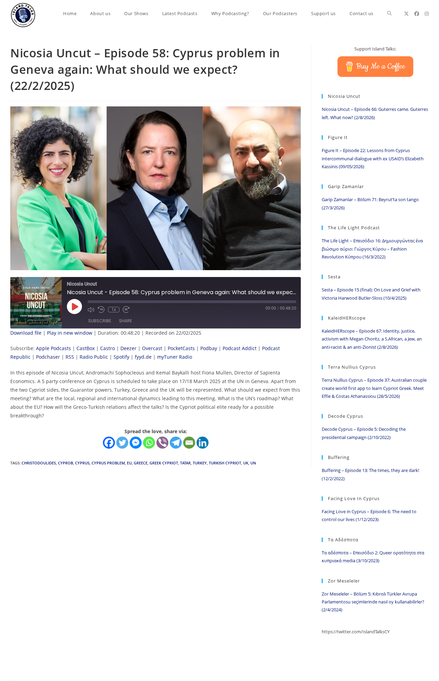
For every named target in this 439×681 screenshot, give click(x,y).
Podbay (208, 348)
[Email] (189, 443)
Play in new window (69, 333)
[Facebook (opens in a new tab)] (417, 13)
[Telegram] (176, 443)
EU (129, 462)
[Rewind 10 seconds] (101, 309)
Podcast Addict (240, 348)
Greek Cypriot (164, 462)
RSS (70, 357)
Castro (107, 348)
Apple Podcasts (53, 348)
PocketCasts (181, 348)
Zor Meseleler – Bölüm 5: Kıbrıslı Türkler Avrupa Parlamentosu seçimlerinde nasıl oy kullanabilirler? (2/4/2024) (373, 602)
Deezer (128, 348)
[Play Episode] (74, 306)
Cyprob (65, 462)
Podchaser (48, 357)
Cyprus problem (108, 462)
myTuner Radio (174, 357)
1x (113, 309)
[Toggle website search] (389, 13)
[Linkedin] (203, 443)
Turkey (200, 462)
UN (253, 462)
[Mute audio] (90, 310)
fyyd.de (143, 357)
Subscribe (99, 321)
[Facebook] (109, 443)
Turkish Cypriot (225, 462)
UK (245, 462)
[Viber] (162, 443)
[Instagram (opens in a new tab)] (426, 13)
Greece (140, 462)
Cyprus (82, 462)
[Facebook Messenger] (136, 443)
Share (125, 321)
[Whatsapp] (149, 443)
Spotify (121, 357)
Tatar (185, 462)
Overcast (152, 348)
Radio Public (94, 357)
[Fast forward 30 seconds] (126, 309)
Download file (25, 333)
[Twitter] (122, 443)
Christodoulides (39, 462)
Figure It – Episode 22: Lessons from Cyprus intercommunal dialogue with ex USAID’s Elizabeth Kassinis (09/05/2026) (373, 158)
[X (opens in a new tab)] (406, 13)
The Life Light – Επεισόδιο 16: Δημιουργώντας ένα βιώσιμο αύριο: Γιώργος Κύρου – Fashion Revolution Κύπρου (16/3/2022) (372, 249)
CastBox (85, 348)
